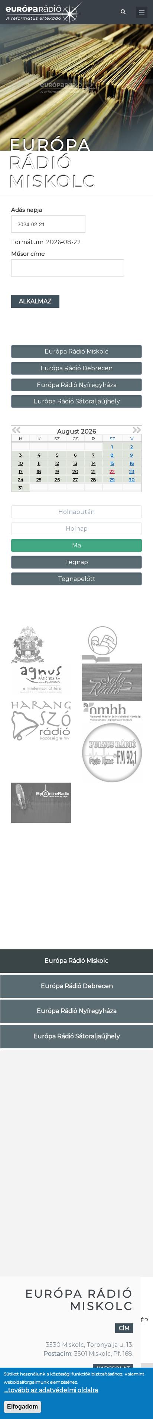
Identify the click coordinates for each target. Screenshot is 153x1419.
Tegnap (76, 562)
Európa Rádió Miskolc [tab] (76, 960)
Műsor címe (28, 253)
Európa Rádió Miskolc (76, 351)
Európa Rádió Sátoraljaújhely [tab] (76, 1036)
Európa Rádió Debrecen (76, 368)
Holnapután (76, 511)
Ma (76, 545)
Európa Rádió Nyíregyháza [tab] (77, 1010)
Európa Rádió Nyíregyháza (77, 385)
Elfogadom (22, 1406)
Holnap (77, 528)
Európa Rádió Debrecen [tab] (77, 986)
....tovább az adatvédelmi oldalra (51, 1390)
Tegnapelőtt (76, 578)
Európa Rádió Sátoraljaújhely (76, 401)
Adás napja (26, 209)
